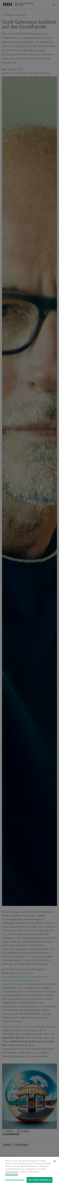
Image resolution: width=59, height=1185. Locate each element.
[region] (29, 1171)
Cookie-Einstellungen (14, 1180)
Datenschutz (11, 1174)
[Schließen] (55, 1161)
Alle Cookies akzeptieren (39, 1180)
